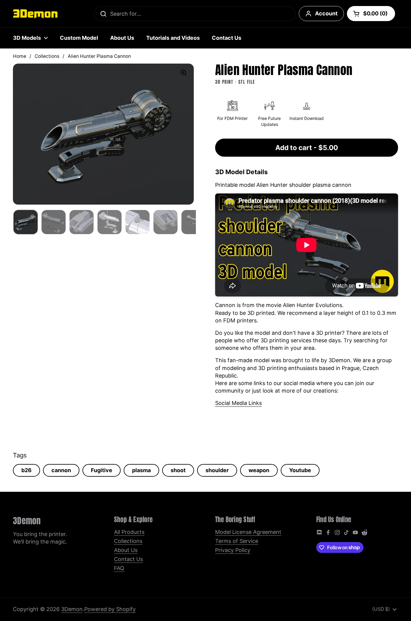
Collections (47, 56)
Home (19, 56)
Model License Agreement (248, 532)
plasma (141, 470)
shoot (178, 470)
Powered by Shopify (110, 609)
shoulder (217, 470)
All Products (129, 532)
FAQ (119, 568)
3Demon (72, 609)
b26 (26, 470)
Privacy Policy (232, 550)
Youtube (300, 470)
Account (326, 13)
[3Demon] (35, 13)
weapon (259, 470)
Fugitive (101, 470)
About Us (126, 550)
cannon (61, 470)
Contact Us (128, 559)
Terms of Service (236, 541)
